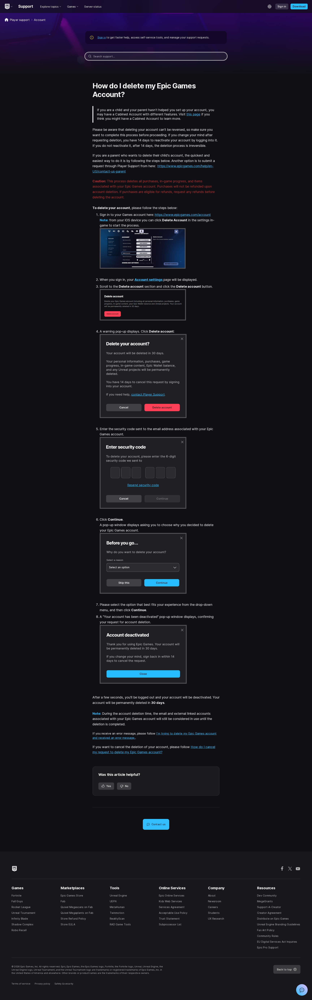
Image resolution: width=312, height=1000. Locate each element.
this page (193, 114)
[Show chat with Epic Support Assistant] (302, 990)
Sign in (102, 37)
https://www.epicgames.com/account (183, 215)
